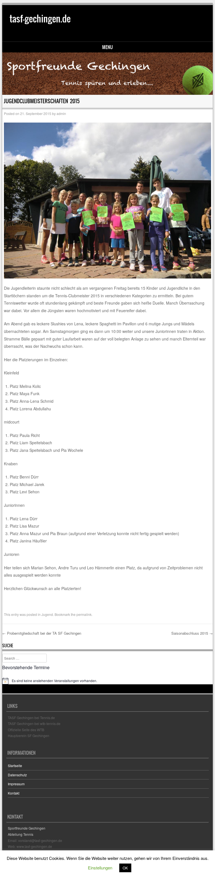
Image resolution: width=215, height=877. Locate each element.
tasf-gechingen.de (40, 19)
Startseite (15, 765)
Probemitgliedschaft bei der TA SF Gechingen (41, 633)
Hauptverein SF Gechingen (28, 735)
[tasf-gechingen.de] (107, 73)
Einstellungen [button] (100, 868)
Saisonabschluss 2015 (192, 633)
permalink (84, 614)
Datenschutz (17, 774)
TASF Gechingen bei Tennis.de (31, 717)
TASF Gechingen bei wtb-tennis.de (34, 723)
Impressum (16, 783)
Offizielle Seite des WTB (26, 729)
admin (61, 113)
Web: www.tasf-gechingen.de (30, 846)
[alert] (107, 681)
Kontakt (13, 793)
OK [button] (125, 868)
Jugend (47, 614)
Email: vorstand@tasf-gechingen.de (35, 840)
